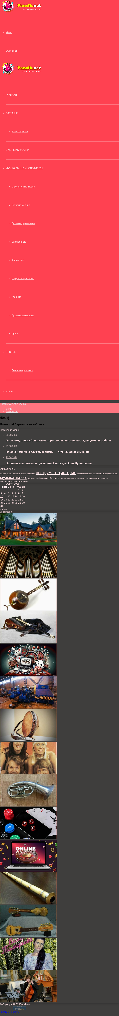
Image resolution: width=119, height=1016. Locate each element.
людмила (108, 473)
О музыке (12, 113)
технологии (104, 478)
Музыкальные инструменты (24, 168)
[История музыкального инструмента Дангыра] (28, 740)
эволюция (18, 481)
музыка (115, 474)
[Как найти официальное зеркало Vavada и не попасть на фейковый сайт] (28, 838)
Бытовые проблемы (22, 370)
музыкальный (34, 478)
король (89, 473)
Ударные (16, 297)
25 (5, 503)
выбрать (3, 473)
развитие (80, 478)
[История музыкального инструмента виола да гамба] (28, 1001)
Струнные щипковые (23, 278)
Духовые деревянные (23, 223)
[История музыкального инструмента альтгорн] (28, 805)
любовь (102, 473)
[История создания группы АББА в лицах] (28, 773)
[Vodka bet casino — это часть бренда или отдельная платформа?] (28, 871)
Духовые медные (21, 205)
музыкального (13, 477)
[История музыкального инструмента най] (28, 903)
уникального (6, 481)
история (68, 472)
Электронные (19, 242)
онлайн (43, 478)
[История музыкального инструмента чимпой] (28, 642)
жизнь (23, 473)
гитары (9, 473)
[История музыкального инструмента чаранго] (28, 936)
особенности (53, 478)
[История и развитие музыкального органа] (28, 577)
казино (80, 473)
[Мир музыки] (21, 11)
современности (92, 478)
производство (72, 478)
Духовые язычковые (23, 315)
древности (16, 473)
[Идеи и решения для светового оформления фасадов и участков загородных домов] (28, 544)
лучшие (96, 473)
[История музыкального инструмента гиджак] (28, 610)
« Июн (3, 509)
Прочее (11, 352)
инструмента (48, 472)
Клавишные (18, 260)
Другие (15, 333)
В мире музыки (20, 131)
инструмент (31, 473)
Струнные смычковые (23, 186)
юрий (26, 481)
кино (85, 473)
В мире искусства (17, 150)
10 (1, 496)
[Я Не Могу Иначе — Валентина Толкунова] (28, 969)
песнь (63, 478)
